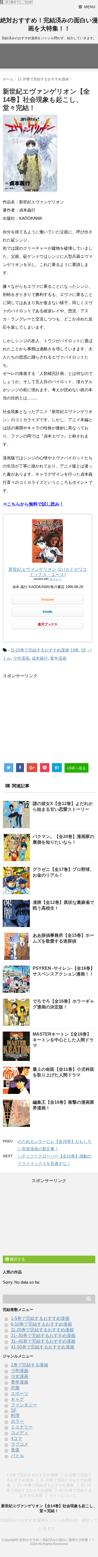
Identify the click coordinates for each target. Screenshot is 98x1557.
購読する (17, 1259)
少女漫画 (19, 1376)
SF (83, 650)
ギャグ (17, 1399)
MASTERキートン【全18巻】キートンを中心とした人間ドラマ (63, 1040)
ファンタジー (24, 1405)
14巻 (74, 650)
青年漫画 (58, 658)
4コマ (16, 1438)
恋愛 (15, 1387)
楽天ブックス (47, 624)
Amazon (47, 599)
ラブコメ (19, 1444)
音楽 (15, 1450)
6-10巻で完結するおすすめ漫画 (41, 1324)
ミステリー (22, 1427)
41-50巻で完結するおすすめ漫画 (42, 1347)
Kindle (48, 612)
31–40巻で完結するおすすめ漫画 (43, 1341)
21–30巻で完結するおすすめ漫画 (43, 1335)
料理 (15, 1415)
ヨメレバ (56, 578)
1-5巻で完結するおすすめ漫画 (40, 1318)
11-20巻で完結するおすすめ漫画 (40, 650)
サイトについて (62, 1495)
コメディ (19, 1432)
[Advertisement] (48, 717)
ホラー (17, 1421)
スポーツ (19, 1393)
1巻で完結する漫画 (29, 1365)
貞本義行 (40, 658)
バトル (17, 1455)
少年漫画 (21, 658)
